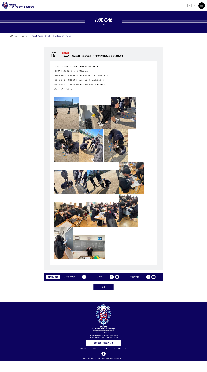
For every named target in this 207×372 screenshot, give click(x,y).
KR (194, 6)
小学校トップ (95, 349)
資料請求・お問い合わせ (104, 343)
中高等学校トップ (109, 349)
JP (189, 6)
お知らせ (24, 36)
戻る (103, 287)
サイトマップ (122, 349)
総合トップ (13, 36)
